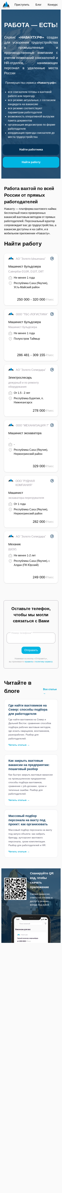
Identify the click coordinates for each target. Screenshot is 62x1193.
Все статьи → (50, 691)
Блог (38, 4)
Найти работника (31, 149)
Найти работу (31, 162)
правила (29, 661)
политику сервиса (44, 661)
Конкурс (53, 4)
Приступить (21, 4)
